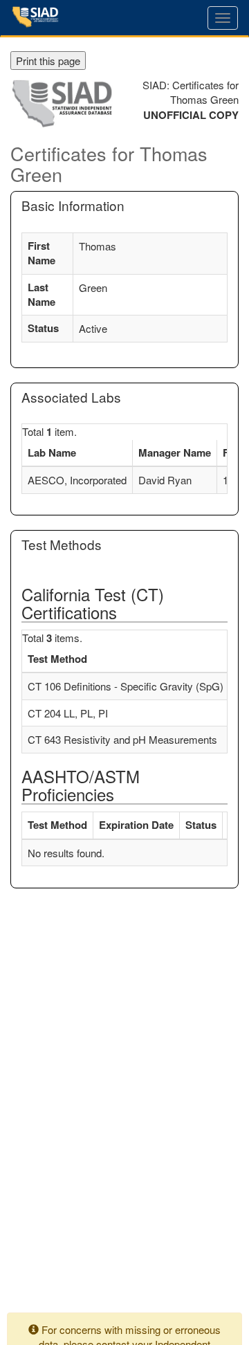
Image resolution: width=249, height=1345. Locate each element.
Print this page (48, 60)
